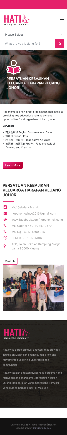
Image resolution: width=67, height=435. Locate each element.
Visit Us (10, 261)
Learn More (12, 165)
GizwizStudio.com (42, 428)
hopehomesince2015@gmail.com (34, 213)
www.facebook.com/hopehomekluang (37, 219)
